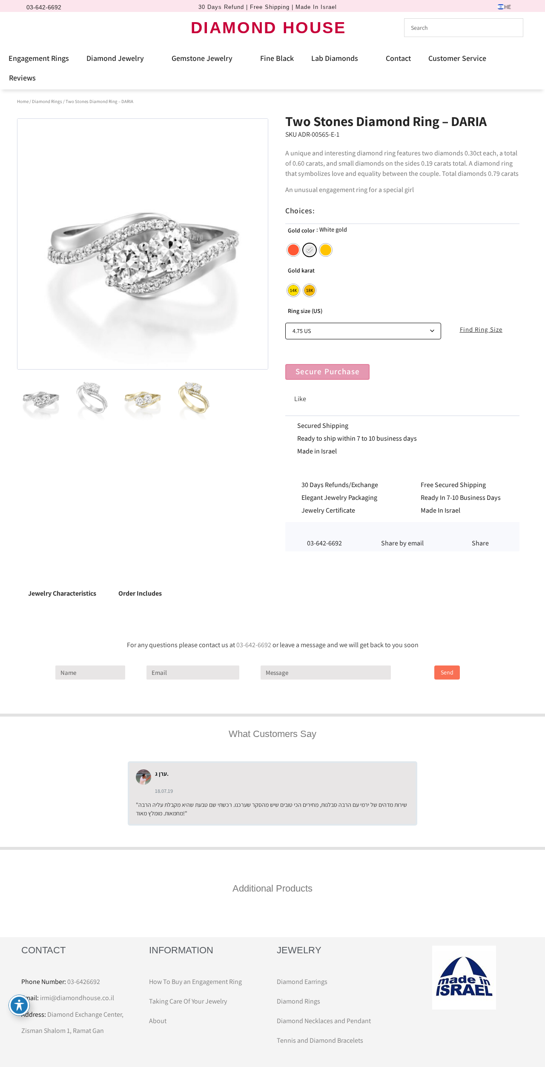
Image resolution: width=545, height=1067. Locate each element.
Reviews (22, 78)
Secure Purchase (327, 371)
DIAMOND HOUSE (268, 28)
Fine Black (277, 58)
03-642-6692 (253, 644)
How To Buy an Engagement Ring (195, 981)
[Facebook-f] (30, 27)
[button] (402, 532)
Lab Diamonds (334, 58)
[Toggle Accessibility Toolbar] (19, 1005)
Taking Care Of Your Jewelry (188, 1001)
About (157, 1020)
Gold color (301, 230)
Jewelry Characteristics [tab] (62, 593)
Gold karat (301, 270)
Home (23, 101)
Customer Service (457, 58)
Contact (398, 58)
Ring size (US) (305, 311)
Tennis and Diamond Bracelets (320, 1040)
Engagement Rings (39, 58)
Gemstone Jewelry (202, 58)
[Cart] (61, 27)
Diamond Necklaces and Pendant (324, 1020)
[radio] (293, 250)
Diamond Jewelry (115, 58)
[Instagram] (44, 27)
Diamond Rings (47, 101)
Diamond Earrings (302, 981)
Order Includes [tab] (140, 593)
